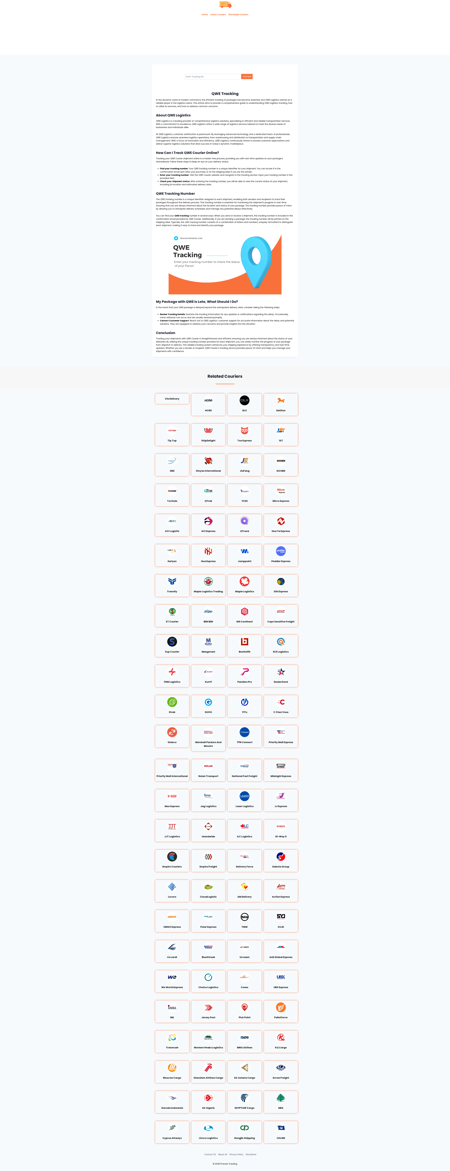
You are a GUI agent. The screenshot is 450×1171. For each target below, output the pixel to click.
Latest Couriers (218, 14)
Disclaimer (251, 1154)
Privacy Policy (236, 1154)
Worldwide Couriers (238, 14)
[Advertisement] (225, 37)
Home (205, 14)
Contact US (210, 1154)
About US (222, 1154)
